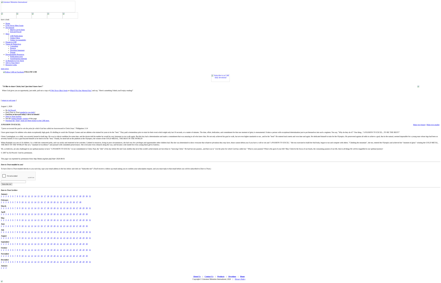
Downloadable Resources (15, 54)
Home (8, 23)
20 (54, 196)
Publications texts (16, 57)
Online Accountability (18, 40)
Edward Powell (15, 32)
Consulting (14, 46)
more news (5, 69)
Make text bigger (419, 125)
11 (26, 196)
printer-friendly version (19, 119)
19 (51, 196)
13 (32, 196)
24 (67, 196)
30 (87, 196)
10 (22, 196)
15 (38, 196)
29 (83, 196)
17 (45, 196)
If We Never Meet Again (14, 26)
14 (35, 196)
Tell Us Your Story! (13, 63)
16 (42, 196)
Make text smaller (433, 125)
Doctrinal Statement (17, 50)
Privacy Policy (240, 279)
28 (80, 196)
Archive (13, 116)
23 (64, 196)
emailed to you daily (27, 112)
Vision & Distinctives (13, 44)
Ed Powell (12, 110)
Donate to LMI (11, 42)
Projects (13, 48)
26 (74, 196)
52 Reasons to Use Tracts (15, 61)
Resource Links (11, 65)
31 (90, 196)
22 (61, 196)
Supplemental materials (18, 59)
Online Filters (15, 38)
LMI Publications (16, 36)
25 (71, 196)
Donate (12, 52)
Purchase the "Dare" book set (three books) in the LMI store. (27, 121)
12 (29, 196)
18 (48, 196)
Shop (7, 34)
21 (58, 196)
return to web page (9, 100)
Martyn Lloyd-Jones (17, 30)
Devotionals (10, 28)
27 (77, 196)
